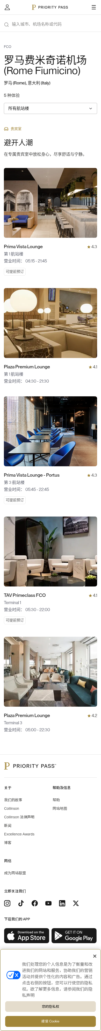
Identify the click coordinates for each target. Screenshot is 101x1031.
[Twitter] (76, 903)
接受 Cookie (50, 1021)
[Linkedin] (62, 903)
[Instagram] (7, 903)
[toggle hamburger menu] (94, 7)
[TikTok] (21, 903)
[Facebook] (35, 903)
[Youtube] (48, 903)
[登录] (7, 7)
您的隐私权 (50, 1006)
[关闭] (94, 956)
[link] (26, 935)
